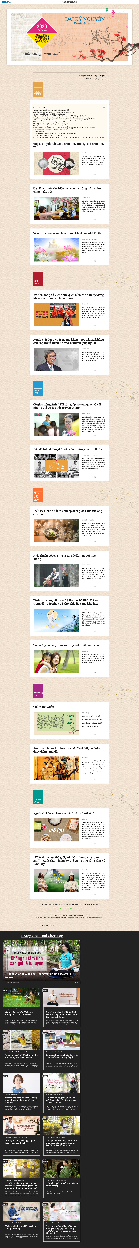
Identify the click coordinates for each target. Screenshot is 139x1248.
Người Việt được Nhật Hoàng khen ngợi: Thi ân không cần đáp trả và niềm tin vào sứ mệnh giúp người (65, 118)
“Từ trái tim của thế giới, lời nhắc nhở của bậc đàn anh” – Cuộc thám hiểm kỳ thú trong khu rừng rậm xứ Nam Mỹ (69, 137)
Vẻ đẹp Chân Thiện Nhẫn (12, 982)
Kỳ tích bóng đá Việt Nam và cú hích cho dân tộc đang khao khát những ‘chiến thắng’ (60, 116)
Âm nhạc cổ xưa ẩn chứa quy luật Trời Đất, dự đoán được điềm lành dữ (56, 133)
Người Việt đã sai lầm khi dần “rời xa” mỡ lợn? (49, 135)
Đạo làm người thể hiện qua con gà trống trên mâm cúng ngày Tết (54, 112)
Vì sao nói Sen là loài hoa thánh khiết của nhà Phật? (49, 114)
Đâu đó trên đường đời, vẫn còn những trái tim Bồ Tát (50, 122)
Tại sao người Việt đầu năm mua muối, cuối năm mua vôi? (51, 110)
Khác (47, 1009)
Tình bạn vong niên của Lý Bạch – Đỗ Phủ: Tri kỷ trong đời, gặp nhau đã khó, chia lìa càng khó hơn (65, 128)
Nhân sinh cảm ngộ (10, 1094)
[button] (103, 107)
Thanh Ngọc (21, 1052)
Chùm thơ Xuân (39, 131)
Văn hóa (52, 925)
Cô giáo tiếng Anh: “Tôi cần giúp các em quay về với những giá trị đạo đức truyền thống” (61, 120)
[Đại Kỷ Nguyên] (7, 2)
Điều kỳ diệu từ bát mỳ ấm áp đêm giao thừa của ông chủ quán (53, 124)
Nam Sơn (60, 1180)
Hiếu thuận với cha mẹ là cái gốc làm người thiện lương (51, 126)
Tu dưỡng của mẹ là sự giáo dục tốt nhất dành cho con (51, 130)
